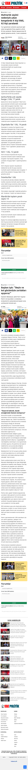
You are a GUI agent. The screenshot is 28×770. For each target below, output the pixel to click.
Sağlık (15, 744)
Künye (2, 734)
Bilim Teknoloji (17, 717)
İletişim (2, 738)
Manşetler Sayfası (4, 717)
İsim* (2, 253)
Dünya (15, 740)
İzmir (4, 7)
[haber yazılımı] (14, 761)
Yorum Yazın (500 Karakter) (7, 258)
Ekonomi (16, 738)
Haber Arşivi (3, 740)
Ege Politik (4, 12)
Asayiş (10, 7)
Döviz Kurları (3, 721)
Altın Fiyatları (3, 723)
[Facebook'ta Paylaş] (6, 58)
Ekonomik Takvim (4, 727)
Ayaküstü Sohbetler (18, 723)
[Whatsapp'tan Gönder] (14, 58)
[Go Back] (25, 767)
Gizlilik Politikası (4, 736)
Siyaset (24, 7)
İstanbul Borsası (4, 719)
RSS (5, 757)
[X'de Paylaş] (10, 58)
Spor (15, 746)
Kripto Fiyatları (4, 725)
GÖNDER (14, 269)
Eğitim (15, 719)
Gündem (17, 7)
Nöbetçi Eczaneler (4, 729)
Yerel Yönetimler (11, 284)
